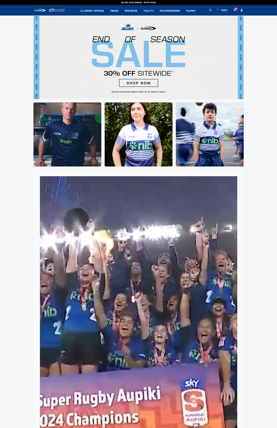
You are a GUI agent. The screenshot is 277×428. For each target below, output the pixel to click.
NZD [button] (224, 10)
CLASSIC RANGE (92, 10)
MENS (114, 10)
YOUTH (148, 10)
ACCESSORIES (170, 10)
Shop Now (67, 141)
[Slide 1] (138, 95)
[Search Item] (210, 10)
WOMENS (130, 10)
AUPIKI (191, 10)
